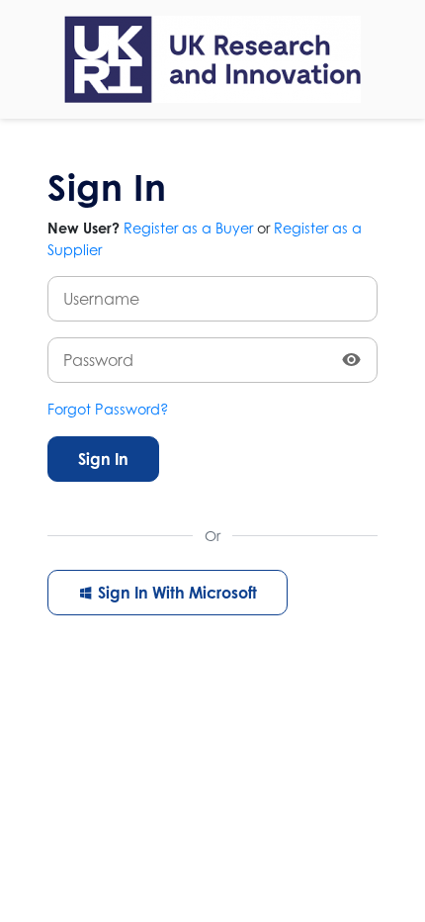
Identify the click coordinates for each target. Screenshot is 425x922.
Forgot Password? (108, 409)
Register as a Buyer (188, 228)
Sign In (103, 459)
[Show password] (352, 360)
